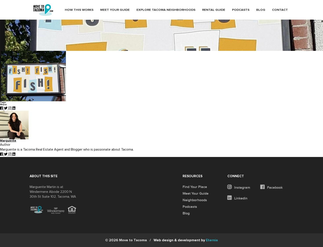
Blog (260, 9)
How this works (79, 9)
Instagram (241, 187)
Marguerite (8, 140)
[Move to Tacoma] (43, 10)
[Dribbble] (13, 108)
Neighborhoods (195, 200)
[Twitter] (6, 108)
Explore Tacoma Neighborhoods (165, 9)
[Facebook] (2, 108)
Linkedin (240, 198)
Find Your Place (195, 187)
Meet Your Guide (115, 9)
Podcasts (240, 9)
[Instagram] (10, 108)
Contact (280, 9)
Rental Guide (213, 9)
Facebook (274, 187)
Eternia (186, 240)
